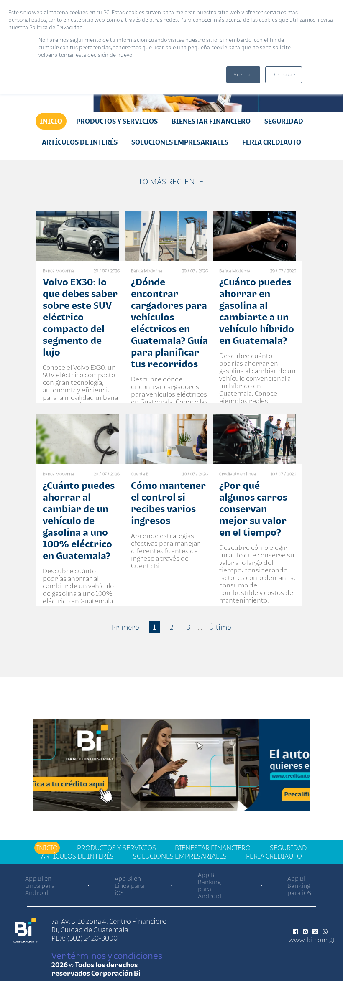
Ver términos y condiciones (106, 956)
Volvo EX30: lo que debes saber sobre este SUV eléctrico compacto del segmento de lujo (80, 317)
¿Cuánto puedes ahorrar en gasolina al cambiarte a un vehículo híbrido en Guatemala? (256, 311)
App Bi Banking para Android (209, 885)
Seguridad (283, 121)
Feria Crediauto (271, 142)
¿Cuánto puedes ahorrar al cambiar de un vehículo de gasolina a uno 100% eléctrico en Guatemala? (79, 520)
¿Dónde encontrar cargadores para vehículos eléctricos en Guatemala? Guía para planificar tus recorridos (169, 322)
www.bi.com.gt (312, 939)
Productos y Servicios (117, 121)
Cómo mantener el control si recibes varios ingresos (168, 503)
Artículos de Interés (80, 142)
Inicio (51, 121)
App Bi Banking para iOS (299, 885)
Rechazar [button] (283, 74)
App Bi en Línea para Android (40, 885)
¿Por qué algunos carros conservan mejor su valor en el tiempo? (253, 509)
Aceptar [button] (243, 74)
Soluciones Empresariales (179, 142)
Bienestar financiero (211, 121)
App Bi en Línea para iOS (129, 885)
